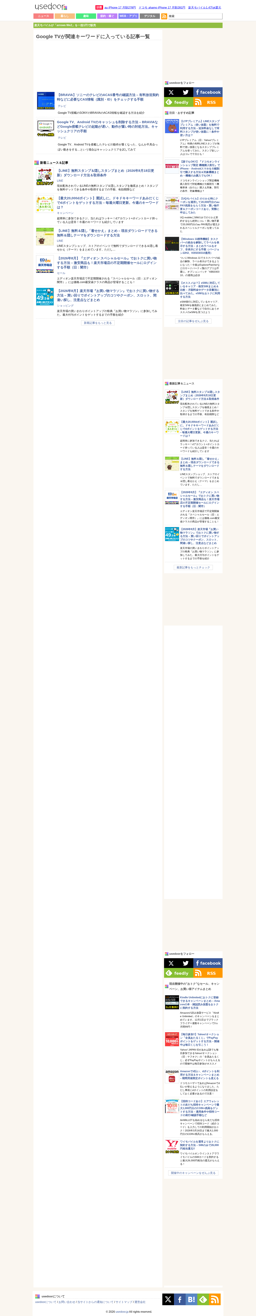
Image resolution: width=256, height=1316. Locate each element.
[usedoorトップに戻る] (50, 7)
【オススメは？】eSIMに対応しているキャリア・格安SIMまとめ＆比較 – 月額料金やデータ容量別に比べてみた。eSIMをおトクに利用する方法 (200, 289)
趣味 (86, 15)
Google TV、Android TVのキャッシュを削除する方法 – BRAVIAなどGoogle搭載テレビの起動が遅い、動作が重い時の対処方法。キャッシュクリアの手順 (107, 126)
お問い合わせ (67, 1301)
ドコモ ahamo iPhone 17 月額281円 (162, 7)
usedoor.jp (122, 1311)
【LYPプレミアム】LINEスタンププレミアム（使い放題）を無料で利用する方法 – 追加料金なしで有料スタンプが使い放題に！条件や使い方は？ (200, 128)
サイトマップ (124, 1301)
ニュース (43, 15)
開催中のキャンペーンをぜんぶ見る (193, 1172)
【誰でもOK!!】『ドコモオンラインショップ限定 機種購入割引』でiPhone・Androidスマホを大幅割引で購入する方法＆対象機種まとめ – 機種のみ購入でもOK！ (200, 168)
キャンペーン (65, 212)
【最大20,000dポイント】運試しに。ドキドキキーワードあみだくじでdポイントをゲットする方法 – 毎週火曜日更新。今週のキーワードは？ (108, 202)
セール (61, 273)
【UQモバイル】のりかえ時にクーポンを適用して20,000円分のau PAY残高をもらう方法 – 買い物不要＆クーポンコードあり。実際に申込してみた (199, 205)
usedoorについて (45, 1301)
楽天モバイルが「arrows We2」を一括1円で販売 (65, 25)
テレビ (62, 106)
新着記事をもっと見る (98, 322)
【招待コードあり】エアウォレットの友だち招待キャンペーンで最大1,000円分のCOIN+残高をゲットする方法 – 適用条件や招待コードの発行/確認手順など (199, 1108)
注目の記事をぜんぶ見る (193, 321)
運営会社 (140, 1301)
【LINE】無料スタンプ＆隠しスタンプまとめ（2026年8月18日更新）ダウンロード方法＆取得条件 (200, 395)
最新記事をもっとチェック (193, 567)
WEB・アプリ (128, 15)
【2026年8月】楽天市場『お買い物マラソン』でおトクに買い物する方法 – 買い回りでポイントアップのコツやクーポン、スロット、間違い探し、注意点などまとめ (108, 295)
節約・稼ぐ (107, 15)
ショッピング (65, 305)
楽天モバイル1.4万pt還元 (204, 7)
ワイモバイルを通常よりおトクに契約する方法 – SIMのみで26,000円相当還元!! (199, 1145)
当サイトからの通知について (95, 1301)
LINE (60, 180)
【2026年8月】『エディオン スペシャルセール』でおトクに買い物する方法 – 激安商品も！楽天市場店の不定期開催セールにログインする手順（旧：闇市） (107, 262)
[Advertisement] (97, 63)
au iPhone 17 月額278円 (120, 7)
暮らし (65, 15)
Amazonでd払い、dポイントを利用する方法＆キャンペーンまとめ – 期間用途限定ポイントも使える (199, 1075)
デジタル (149, 15)
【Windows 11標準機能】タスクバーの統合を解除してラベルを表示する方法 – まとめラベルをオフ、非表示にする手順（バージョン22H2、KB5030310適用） (199, 245)
